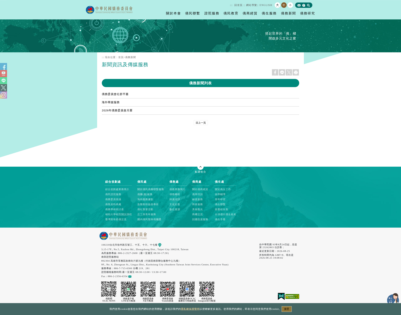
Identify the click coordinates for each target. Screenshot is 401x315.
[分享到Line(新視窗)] (282, 72)
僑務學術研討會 (114, 209)
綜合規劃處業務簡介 (117, 189)
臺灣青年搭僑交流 (116, 219)
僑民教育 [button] (231, 13)
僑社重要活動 (145, 209)
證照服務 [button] (211, 13)
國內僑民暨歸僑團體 (149, 219)
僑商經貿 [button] (250, 13)
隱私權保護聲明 (190, 309)
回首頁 (238, 5)
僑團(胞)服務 (145, 194)
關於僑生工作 (223, 189)
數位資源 (174, 209)
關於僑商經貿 (200, 189)
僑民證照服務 (113, 194)
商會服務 (197, 204)
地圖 (163, 244)
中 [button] (284, 5)
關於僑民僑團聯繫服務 (150, 189)
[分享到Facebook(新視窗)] (275, 72)
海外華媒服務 (111, 102)
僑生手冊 (220, 219)
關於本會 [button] (173, 13)
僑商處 (197, 181)
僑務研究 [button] (307, 13)
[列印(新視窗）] (296, 72)
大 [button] (277, 5)
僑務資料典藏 (113, 204)
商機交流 (197, 214)
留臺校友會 (221, 209)
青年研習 (220, 199)
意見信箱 (136, 276)
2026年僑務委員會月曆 (117, 110)
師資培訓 (174, 199)
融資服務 (197, 199)
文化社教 (174, 204)
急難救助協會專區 (148, 204)
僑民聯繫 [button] (192, 13)
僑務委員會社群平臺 (115, 94)
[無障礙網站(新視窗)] (292, 296)
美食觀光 (197, 209)
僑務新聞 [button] (288, 13)
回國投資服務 (200, 219)
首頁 (121, 57)
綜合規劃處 (113, 181)
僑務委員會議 (113, 199)
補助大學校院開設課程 (118, 214)
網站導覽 (251, 5)
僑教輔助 (174, 194)
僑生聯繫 (220, 204)
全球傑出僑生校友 (225, 214)
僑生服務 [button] (269, 13)
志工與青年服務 (146, 214)
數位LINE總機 (393, 299)
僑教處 (174, 181)
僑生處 (219, 181)
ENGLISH (266, 5)
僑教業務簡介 (177, 189)
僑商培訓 (197, 194)
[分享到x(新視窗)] (289, 72)
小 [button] (290, 5)
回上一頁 (201, 122)
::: (231, 5)
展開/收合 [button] (200, 167)
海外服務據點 (145, 199)
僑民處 (142, 181)
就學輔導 (220, 194)
